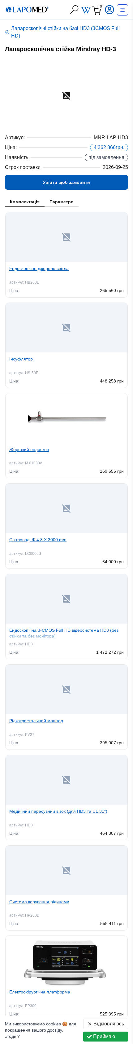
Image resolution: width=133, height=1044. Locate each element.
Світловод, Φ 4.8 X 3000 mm (37, 539)
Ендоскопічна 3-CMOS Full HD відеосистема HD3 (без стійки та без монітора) (63, 633)
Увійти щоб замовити (66, 182)
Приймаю (104, 1036)
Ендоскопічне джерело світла (39, 268)
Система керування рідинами (39, 901)
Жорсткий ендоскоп (29, 449)
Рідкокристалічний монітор (36, 720)
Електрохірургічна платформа (39, 991)
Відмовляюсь (108, 1023)
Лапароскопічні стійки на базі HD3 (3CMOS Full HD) (65, 32)
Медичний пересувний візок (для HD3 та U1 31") (58, 811)
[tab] (25, 202)
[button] (110, 9)
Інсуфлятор (21, 358)
